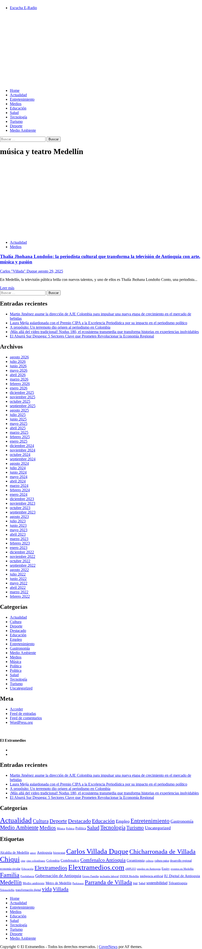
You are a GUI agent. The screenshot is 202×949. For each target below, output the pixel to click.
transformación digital (28, 890)
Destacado (18, 630)
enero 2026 (18, 388)
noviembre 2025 (22, 397)
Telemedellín (7, 889)
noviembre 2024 (22, 450)
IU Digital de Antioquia (182, 876)
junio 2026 (18, 366)
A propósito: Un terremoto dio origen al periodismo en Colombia (60, 327)
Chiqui (10, 859)
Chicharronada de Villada (162, 851)
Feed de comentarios (26, 718)
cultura (149, 860)
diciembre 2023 (22, 499)
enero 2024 (18, 494)
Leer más (7, 288)
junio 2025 (18, 419)
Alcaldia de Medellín (14, 852)
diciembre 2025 (22, 392)
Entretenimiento (22, 99)
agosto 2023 (19, 517)
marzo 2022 (19, 592)
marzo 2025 (19, 432)
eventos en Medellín (182, 869)
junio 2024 (18, 472)
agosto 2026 (19, 357)
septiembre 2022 (22, 565)
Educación (18, 108)
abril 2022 (18, 587)
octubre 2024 (20, 454)
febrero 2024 (20, 490)
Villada (60, 889)
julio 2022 (18, 574)
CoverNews (108, 947)
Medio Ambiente (23, 130)
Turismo (16, 121)
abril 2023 (18, 534)
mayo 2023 (18, 530)
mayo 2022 (18, 583)
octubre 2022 (20, 561)
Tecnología (18, 117)
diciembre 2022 (22, 552)
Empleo (16, 639)
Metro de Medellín (58, 883)
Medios (15, 104)
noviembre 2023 (22, 503)
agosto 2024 (19, 463)
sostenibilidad (157, 883)
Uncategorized (21, 688)
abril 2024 (18, 481)
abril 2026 (18, 375)
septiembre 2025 (22, 406)
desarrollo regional (181, 860)
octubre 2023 (20, 508)
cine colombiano (35, 860)
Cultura (15, 622)
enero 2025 (18, 441)
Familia (9, 875)
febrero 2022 (20, 596)
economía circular (10, 868)
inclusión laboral (109, 876)
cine (23, 860)
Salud (14, 113)
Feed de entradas (23, 713)
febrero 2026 (20, 384)
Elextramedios (50, 868)
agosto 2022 (19, 570)
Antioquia (44, 852)
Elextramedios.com (96, 867)
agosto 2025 (19, 410)
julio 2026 (18, 361)
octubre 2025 (20, 401)
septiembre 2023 (22, 512)
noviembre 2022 (22, 556)
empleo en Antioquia (149, 868)
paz (135, 883)
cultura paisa (161, 860)
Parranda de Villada (108, 882)
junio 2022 (18, 579)
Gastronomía (20, 648)
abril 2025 (18, 428)
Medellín (11, 882)
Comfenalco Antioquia (103, 860)
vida (47, 889)
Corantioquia (136, 860)
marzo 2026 (19, 379)
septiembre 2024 (22, 459)
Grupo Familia (90, 876)
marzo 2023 (19, 539)
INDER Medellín (129, 876)
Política (15, 666)
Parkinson (78, 883)
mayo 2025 (18, 423)
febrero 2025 (20, 437)
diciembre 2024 (22, 446)
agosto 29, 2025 (50, 271)
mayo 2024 (18, 477)
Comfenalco (70, 860)
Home (14, 90)
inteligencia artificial (151, 876)
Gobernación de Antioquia (58, 875)
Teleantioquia (177, 883)
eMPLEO (130, 869)
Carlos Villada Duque (97, 851)
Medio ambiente (34, 883)
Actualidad (18, 95)
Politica (15, 670)
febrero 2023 (20, 543)
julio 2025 (18, 415)
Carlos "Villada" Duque (19, 271)
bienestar (59, 852)
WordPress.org (21, 722)
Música (15, 661)
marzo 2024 (19, 485)
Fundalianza (27, 876)
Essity (166, 868)
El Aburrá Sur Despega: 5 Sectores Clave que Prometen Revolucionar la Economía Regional (82, 336)
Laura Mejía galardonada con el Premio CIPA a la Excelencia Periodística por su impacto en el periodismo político (98, 323)
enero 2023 (18, 548)
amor (33, 852)
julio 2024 (18, 468)
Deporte (16, 126)
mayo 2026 (18, 370)
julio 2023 (18, 521)
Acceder (16, 709)
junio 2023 (18, 525)
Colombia (53, 860)
